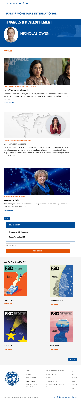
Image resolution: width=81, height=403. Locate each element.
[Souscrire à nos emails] (27, 3)
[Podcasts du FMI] (23, 3)
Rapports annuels (31, 381)
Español (74, 388)
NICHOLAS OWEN (9, 103)
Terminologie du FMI (52, 381)
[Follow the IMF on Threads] (17, 3)
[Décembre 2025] (61, 280)
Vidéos (28, 371)
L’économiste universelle (15, 144)
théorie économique (11, 140)
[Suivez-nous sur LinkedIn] (10, 3)
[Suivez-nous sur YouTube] (69, 397)
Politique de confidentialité (55, 371)
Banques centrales (11, 197)
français (8, 51)
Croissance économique (13, 87)
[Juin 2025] (15, 326)
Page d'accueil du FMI (17, 237)
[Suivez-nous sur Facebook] (7, 3)
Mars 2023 (21, 197)
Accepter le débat (12, 200)
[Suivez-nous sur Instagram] (14, 3)
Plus (7, 218)
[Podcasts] (73, 397)
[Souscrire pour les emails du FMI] (76, 397)
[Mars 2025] (61, 326)
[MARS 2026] (15, 280)
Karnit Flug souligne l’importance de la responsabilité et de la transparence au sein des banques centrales (35, 205)
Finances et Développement (19, 232)
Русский (74, 385)
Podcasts (29, 374)
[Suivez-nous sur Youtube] (20, 3)
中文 (73, 374)
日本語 (73, 381)
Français (74, 378)
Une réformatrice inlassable (16, 90)
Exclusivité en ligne (29, 87)
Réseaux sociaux (31, 378)
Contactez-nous (51, 374)
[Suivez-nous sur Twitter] (5, 3)
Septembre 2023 (25, 140)
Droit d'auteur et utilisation (31, 386)
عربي (73, 371)
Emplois (48, 378)
